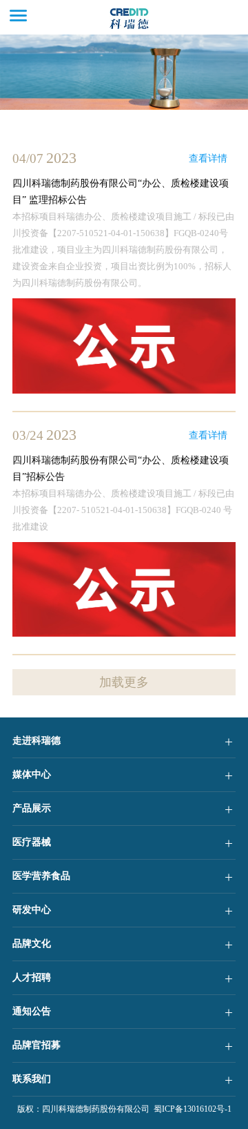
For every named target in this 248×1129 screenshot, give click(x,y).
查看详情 (208, 158)
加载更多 (124, 682)
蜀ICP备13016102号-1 (190, 1109)
